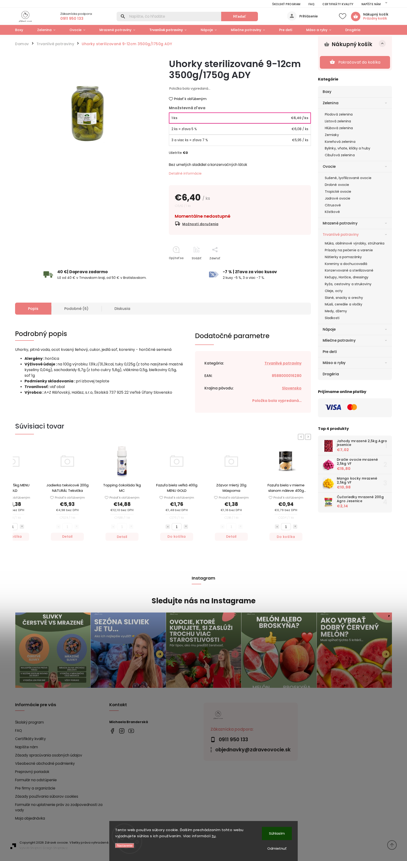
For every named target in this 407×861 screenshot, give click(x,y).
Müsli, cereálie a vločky (343, 304)
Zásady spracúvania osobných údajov (48, 755)
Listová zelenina (338, 121)
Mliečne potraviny (339, 340)
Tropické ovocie (338, 191)
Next (309, 437)
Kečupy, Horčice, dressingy (347, 277)
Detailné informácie (185, 173)
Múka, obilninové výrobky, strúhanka (355, 243)
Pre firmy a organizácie (35, 788)
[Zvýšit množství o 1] (131, 527)
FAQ (312, 4)
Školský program (286, 4)
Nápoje (329, 329)
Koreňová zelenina (340, 141)
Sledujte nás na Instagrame (204, 601)
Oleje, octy (334, 290)
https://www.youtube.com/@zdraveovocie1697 (131, 731)
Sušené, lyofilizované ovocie (348, 178)
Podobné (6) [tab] (76, 308)
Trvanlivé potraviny (341, 234)
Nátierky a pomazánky (343, 257)
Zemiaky (332, 134)
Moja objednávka (30, 818)
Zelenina (330, 102)
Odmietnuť (277, 848)
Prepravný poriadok (32, 771)
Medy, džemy (336, 311)
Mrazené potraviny (340, 223)
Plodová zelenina (339, 114)
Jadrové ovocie (337, 198)
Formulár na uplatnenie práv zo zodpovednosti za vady (58, 807)
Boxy (327, 91)
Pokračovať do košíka (359, 62)
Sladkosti (332, 318)
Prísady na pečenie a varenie (349, 250)
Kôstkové (332, 211)
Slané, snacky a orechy (344, 297)
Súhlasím (277, 833)
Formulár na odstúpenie (36, 779)
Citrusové (333, 205)
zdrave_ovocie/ (122, 731)
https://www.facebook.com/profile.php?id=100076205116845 (112, 731)
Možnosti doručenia (200, 224)
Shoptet (35, 848)
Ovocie (329, 166)
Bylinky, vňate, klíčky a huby (347, 148)
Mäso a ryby (334, 362)
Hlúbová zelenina (339, 128)
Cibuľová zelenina (340, 155)
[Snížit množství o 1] (113, 527)
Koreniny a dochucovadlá (346, 263)
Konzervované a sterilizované (349, 270)
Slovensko (291, 388)
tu (214, 835)
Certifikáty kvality (338, 4)
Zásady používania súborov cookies (46, 796)
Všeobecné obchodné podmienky (45, 763)
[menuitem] (22, 30)
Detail (67, 536)
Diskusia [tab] (122, 308)
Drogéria (331, 374)
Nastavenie (124, 845)
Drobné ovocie (337, 184)
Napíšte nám (371, 4)
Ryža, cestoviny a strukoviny (348, 284)
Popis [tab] (33, 308)
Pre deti (330, 351)
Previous (302, 437)
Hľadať (239, 16)
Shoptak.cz (60, 848)
